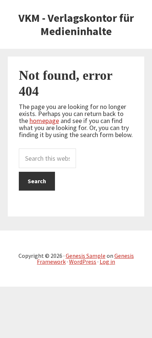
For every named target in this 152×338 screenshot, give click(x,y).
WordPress (82, 261)
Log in (107, 261)
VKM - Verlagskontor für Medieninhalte (76, 24)
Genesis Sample (86, 255)
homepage (44, 120)
